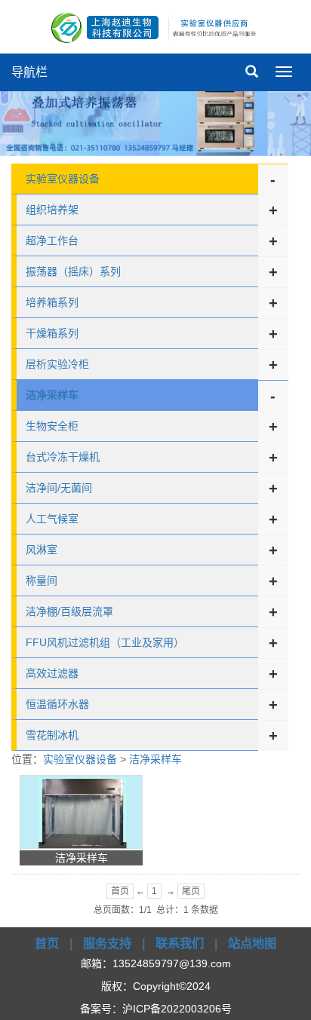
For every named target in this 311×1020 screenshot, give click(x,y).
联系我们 (180, 943)
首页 (120, 891)
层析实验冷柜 (57, 364)
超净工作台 (52, 240)
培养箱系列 (52, 302)
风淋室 (41, 550)
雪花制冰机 (52, 735)
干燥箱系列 (52, 333)
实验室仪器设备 (63, 179)
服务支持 (107, 943)
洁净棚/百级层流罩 (69, 611)
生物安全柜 (52, 426)
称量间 (41, 580)
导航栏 (29, 72)
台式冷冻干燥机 (63, 457)
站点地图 (252, 943)
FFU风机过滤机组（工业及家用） (105, 642)
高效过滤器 (52, 673)
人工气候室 (52, 519)
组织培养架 (52, 210)
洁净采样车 (155, 759)
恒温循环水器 (57, 704)
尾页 (191, 891)
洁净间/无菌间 (59, 488)
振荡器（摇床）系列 (73, 271)
